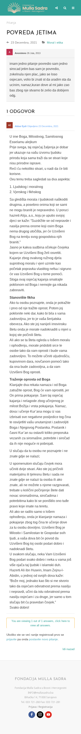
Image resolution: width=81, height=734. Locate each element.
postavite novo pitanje (43, 639)
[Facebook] (31, 714)
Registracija (46, 707)
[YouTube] (48, 714)
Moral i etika (55, 42)
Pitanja (11, 23)
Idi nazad (69, 649)
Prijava (33, 707)
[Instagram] (40, 714)
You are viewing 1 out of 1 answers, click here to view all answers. (40, 623)
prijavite (11, 639)
